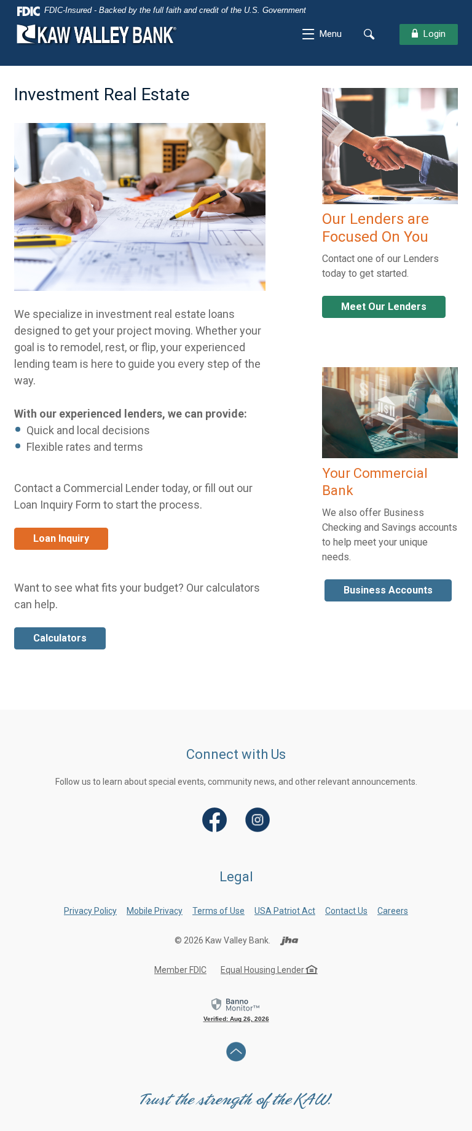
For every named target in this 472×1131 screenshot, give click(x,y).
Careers (392, 911)
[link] (236, 1009)
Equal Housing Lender (263, 970)
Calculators (60, 638)
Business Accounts (388, 590)
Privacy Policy (90, 911)
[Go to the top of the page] (236, 1052)
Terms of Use (218, 911)
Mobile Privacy (155, 911)
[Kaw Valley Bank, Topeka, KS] (97, 34)
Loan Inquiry (61, 538)
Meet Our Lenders (384, 306)
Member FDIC (180, 970)
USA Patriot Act (284, 911)
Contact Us (346, 911)
